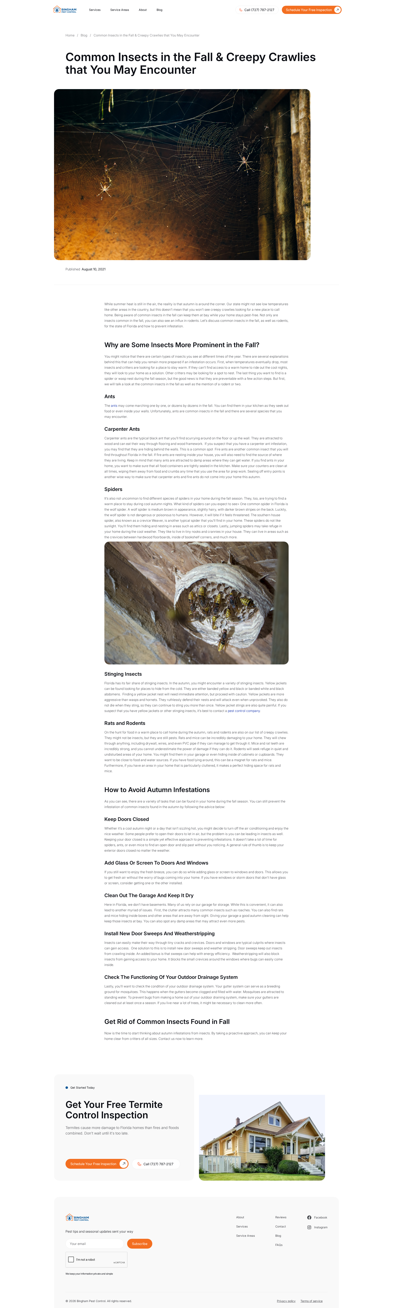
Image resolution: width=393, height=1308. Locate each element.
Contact (280, 1226)
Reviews (280, 1217)
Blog (159, 9)
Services (95, 9)
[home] (66, 9)
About (143, 9)
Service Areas (119, 9)
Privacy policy (286, 1301)
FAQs (278, 1245)
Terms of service (311, 1301)
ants (114, 406)
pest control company (244, 711)
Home (70, 35)
